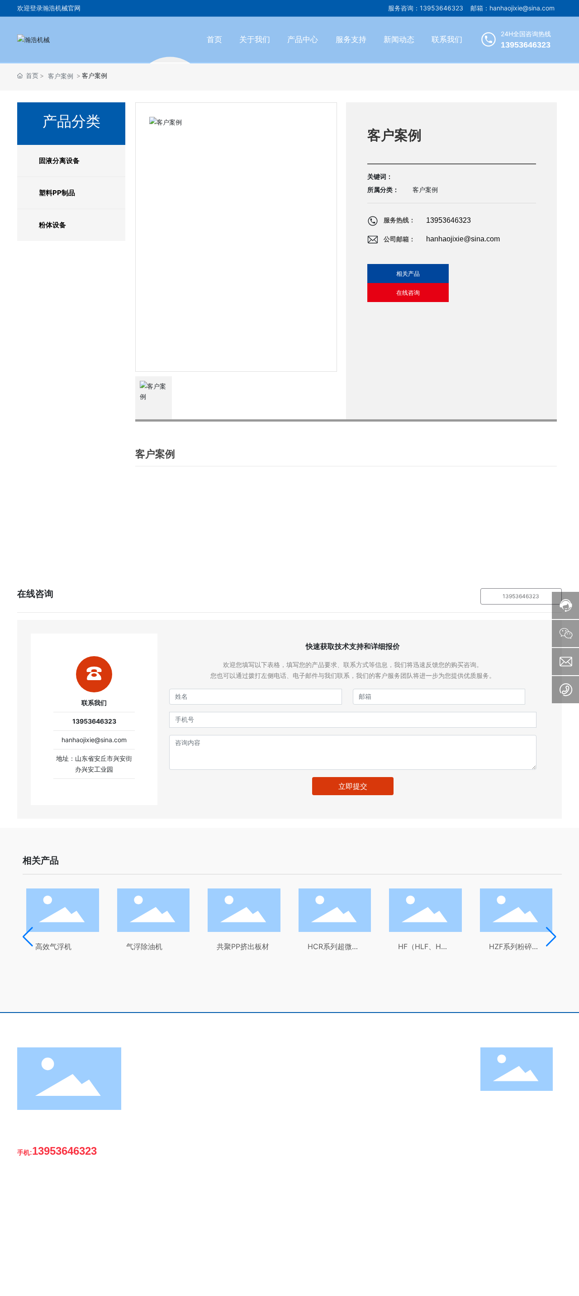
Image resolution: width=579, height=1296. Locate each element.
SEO (556, 1282)
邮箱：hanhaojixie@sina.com (512, 8)
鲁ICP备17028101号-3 (430, 1282)
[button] (28, 937)
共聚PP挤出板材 (243, 946)
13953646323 (448, 220)
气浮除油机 (144, 946)
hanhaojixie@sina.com (463, 239)
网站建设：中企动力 (503, 1282)
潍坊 (538, 1282)
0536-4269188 (54, 1185)
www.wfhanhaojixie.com (68, 1237)
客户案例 (60, 76)
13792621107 (53, 1211)
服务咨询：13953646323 (425, 8)
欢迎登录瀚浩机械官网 (49, 8)
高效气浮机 (53, 946)
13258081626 (53, 1198)
